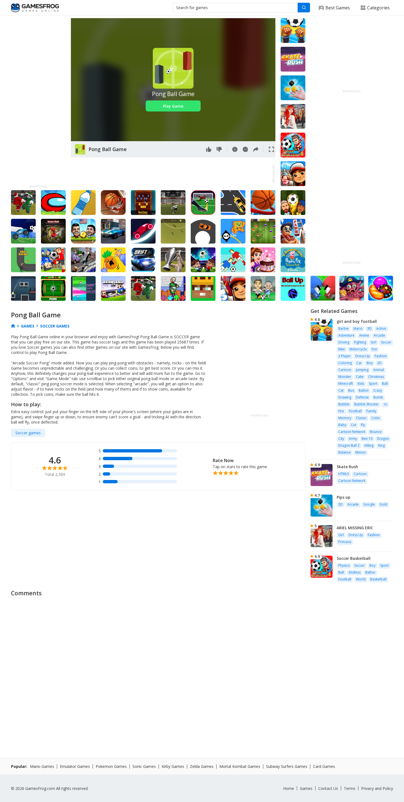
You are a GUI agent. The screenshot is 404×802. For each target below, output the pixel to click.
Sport (373, 383)
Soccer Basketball (353, 558)
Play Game (173, 106)
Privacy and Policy (377, 788)
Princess (344, 541)
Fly (363, 424)
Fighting (360, 342)
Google (369, 504)
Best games (337, 8)
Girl (373, 342)
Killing (368, 445)
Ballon (364, 390)
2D (379, 363)
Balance (344, 452)
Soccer (386, 342)
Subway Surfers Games (286, 766)
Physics (344, 565)
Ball (385, 383)
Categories (378, 8)
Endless (355, 572)
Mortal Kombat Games (239, 766)
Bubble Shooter (366, 404)
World (361, 579)
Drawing (344, 397)
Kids (361, 383)
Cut (353, 424)
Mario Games (42, 766)
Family (371, 411)
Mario (358, 328)
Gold (383, 504)
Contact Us (328, 788)
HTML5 (343, 473)
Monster (344, 376)
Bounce (376, 431)
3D (369, 328)
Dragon (383, 438)
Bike (341, 349)
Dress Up (362, 356)
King (381, 445)
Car (359, 363)
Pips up (343, 497)
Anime (364, 335)
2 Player (344, 356)
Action (381, 328)
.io (385, 404)
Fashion (381, 356)
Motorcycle (358, 349)
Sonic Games (144, 766)
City (341, 438)
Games (306, 788)
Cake (360, 376)
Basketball (378, 579)
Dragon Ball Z (349, 445)
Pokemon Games (111, 766)
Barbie (343, 328)
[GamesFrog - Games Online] (35, 7)
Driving (343, 342)
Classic (361, 418)
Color (375, 418)
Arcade (379, 335)
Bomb (378, 397)
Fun (374, 349)
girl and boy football (357, 321)
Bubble (344, 404)
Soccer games (28, 432)
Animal (378, 369)
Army (353, 438)
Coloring (345, 363)
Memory (344, 418)
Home (288, 788)
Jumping (362, 369)
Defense (362, 397)
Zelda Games (202, 766)
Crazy (377, 390)
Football (355, 411)
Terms (349, 788)
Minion (360, 452)
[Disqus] (202, 669)
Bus (351, 390)
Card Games (324, 766)
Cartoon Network (351, 431)
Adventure (346, 335)
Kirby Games (173, 766)
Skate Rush (347, 466)
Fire (341, 411)
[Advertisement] (38, 100)
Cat (341, 390)
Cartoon (344, 369)
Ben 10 (367, 438)
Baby (342, 424)
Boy (370, 363)
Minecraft (345, 383)
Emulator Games (75, 766)
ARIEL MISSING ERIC (355, 527)
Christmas (376, 376)
